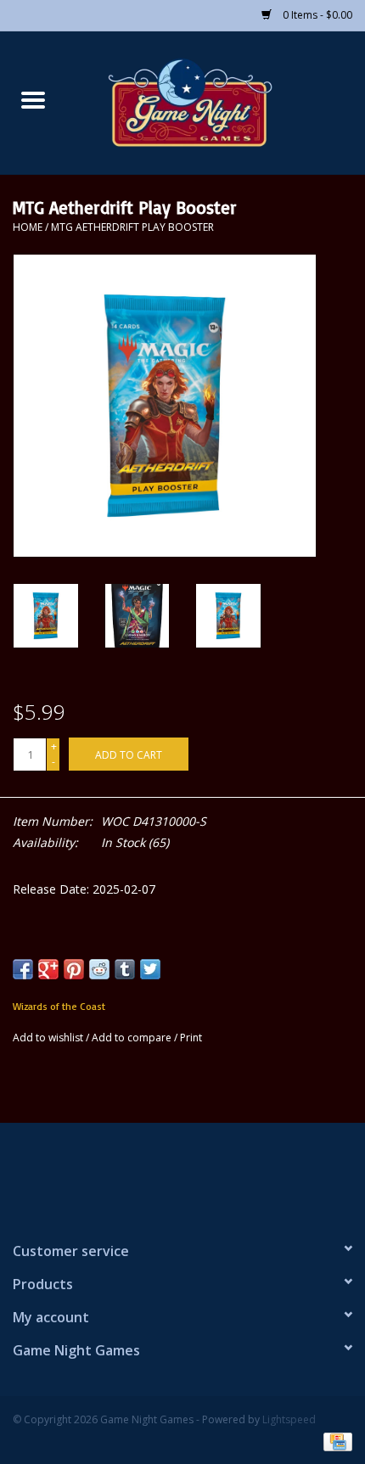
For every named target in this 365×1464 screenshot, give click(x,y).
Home (27, 227)
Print (191, 1037)
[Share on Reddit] (99, 969)
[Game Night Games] (215, 101)
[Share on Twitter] (150, 969)
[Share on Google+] (48, 969)
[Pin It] (74, 969)
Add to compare (133, 1037)
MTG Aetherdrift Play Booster (132, 227)
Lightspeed (289, 1419)
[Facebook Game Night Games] (182, 1174)
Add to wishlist (49, 1037)
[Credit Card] (334, 1440)
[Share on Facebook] (23, 969)
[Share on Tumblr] (125, 969)
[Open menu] (33, 99)
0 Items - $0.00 (316, 15)
